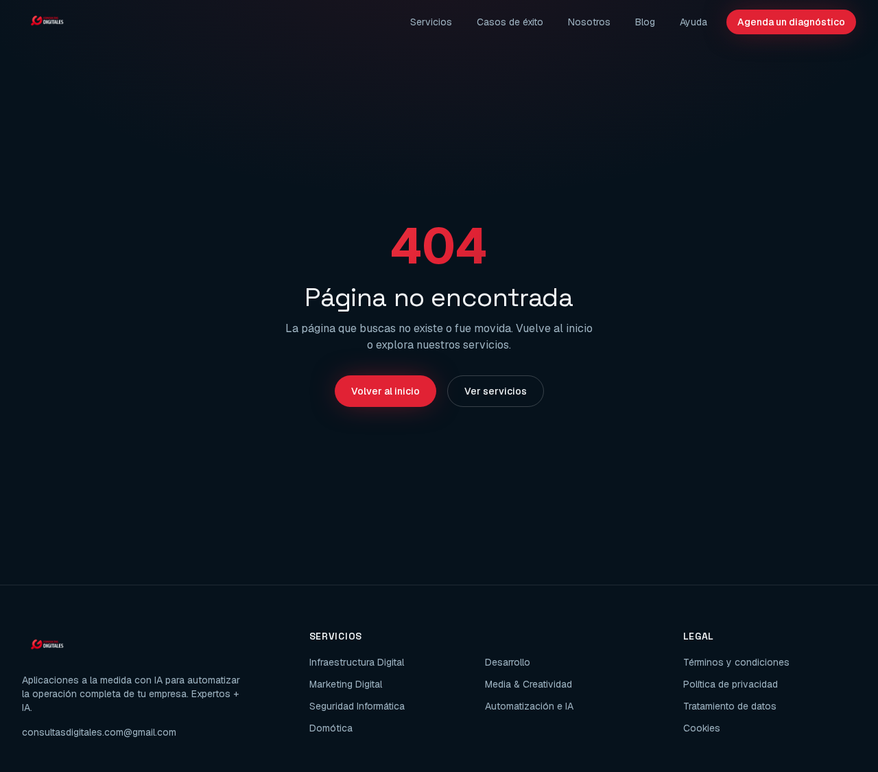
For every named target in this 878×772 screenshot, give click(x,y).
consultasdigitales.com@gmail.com (99, 732)
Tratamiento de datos (729, 706)
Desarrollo (507, 662)
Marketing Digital (345, 684)
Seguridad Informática (357, 706)
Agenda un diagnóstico (791, 22)
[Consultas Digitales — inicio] (46, 21)
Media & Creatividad (528, 684)
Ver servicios (495, 391)
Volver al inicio (385, 391)
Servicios (431, 22)
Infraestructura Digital (356, 662)
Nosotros (589, 22)
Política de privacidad (730, 684)
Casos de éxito (510, 22)
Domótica (331, 728)
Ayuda (693, 22)
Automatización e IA (529, 706)
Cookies (701, 728)
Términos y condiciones (736, 662)
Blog (645, 22)
